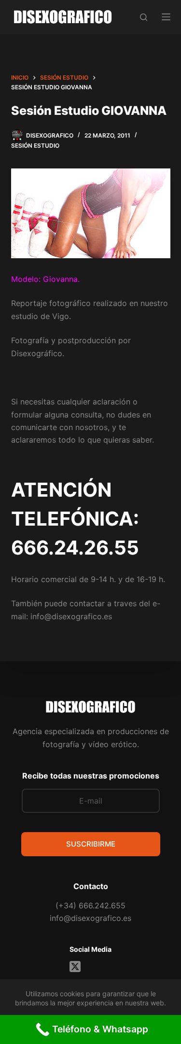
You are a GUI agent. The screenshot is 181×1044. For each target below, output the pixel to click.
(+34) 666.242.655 (90, 905)
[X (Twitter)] (75, 966)
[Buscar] (143, 17)
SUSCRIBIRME (90, 844)
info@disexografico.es (90, 918)
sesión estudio (35, 145)
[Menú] (166, 17)
